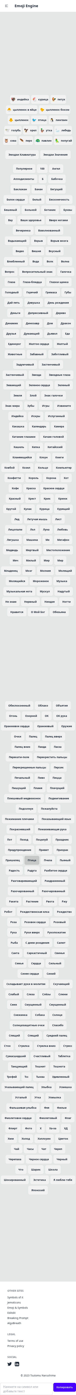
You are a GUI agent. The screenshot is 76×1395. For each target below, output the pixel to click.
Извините (64, 405)
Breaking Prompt (17, 1318)
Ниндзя (49, 601)
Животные (15, 354)
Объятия (62, 705)
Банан (39, 189)
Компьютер (64, 467)
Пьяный (65, 860)
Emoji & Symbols (17, 1307)
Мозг (28, 570)
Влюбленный (16, 261)
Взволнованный (49, 230)
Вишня (36, 251)
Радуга (32, 870)
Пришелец (13, 860)
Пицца (57, 777)
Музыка (61, 581)
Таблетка (64, 1056)
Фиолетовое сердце (18, 1118)
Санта (15, 953)
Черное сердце (39, 1159)
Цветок (63, 1138)
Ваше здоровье (30, 220)
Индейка (17, 416)
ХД (66, 1128)
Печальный (22, 777)
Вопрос (9, 271)
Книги (59, 457)
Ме (47, 540)
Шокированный (15, 1180)
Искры (35, 416)
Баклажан (20, 189)
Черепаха (15, 1159)
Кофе (15, 488)
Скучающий (61, 984)
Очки (17, 736)
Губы (68, 292)
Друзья (11, 333)
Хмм (11, 1138)
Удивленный (60, 1076)
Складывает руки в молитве (25, 984)
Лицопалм (15, 529)
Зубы (30, 405)
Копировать (64, 1387)
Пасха (57, 747)
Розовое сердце (35, 922)
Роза (13, 922)
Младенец (11, 570)
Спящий (14, 1035)
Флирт (12, 1128)
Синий (51, 973)
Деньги (15, 313)
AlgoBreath (14, 1323)
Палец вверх (53, 736)
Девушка (33, 302)
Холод (26, 1138)
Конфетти (14, 478)
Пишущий (19, 788)
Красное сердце (53, 488)
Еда (67, 333)
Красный (15, 498)
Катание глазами (23, 436)
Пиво (41, 777)
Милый (31, 560)
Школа (53, 1169)
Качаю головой (53, 436)
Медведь (12, 550)
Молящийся (17, 581)
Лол (32, 529)
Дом (50, 323)
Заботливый (59, 354)
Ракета (13, 901)
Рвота (50, 901)
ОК (47, 716)
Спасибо (57, 1025)
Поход (24, 839)
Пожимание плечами (19, 819)
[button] (6, 5)
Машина (32, 540)
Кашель (19, 447)
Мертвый (32, 550)
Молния (45, 570)
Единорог (14, 344)
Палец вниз (22, 747)
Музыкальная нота (19, 591)
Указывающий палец (19, 1087)
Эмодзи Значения (55, 154)
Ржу (64, 901)
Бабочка (57, 179)
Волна (65, 261)
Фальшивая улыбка (22, 1107)
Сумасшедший (16, 1056)
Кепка (36, 447)
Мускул (45, 591)
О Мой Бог (38, 612)
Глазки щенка (58, 282)
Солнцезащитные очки (28, 1025)
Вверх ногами (58, 220)
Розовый (59, 922)
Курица (44, 509)
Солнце (57, 1015)
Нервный (30, 601)
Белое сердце (16, 199)
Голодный (12, 292)
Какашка (18, 426)
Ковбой (9, 467)
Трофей (12, 1076)
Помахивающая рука (52, 829)
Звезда (36, 375)
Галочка (65, 271)
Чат (44, 1149)
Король (34, 478)
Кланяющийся (22, 457)
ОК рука (61, 716)
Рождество (64, 911)
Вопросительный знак (37, 271)
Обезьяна (59, 612)
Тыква (40, 1076)
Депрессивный (38, 313)
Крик (47, 498)
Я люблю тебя (62, 1180)
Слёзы (46, 994)
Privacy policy (15, 1346)
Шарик (36, 1169)
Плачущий (57, 788)
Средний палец (56, 1035)
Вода (35, 261)
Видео (20, 251)
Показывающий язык (56, 819)
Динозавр (32, 323)
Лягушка (13, 540)
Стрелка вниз (46, 1046)
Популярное (24, 168)
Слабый (13, 994)
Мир (47, 560)
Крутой (11, 509)
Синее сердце (30, 973)
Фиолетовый (48, 1118)
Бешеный (10, 210)
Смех (13, 1004)
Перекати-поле (19, 757)
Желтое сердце (39, 344)
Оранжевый (45, 726)
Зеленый (64, 385)
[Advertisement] (38, 53)
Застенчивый (51, 364)
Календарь (39, 426)
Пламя (38, 788)
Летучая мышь (37, 519)
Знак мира (12, 405)
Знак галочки (53, 395)
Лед (16, 519)
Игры (45, 405)
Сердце (36, 963)
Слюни (63, 994)
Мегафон (63, 540)
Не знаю (10, 601)
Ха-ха (52, 1128)
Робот (8, 911)
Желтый (62, 344)
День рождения (58, 302)
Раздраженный (55, 881)
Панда (42, 747)
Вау (10, 220)
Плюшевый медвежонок (24, 798)
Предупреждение (19, 850)
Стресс (67, 1046)
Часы (30, 1149)
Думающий (31, 333)
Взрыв (38, 241)
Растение (32, 901)
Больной (31, 210)
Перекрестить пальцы (52, 757)
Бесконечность (59, 199)
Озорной (31, 716)
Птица (32, 860)
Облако (43, 705)
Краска (31, 488)
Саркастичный (37, 953)
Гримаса (51, 292)
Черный (62, 1159)
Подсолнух (26, 808)
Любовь (62, 529)
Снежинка (20, 1015)
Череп (58, 1149)
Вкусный (55, 251)
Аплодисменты (23, 179)
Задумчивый (25, 364)
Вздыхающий (17, 241)
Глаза (11, 282)
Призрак (62, 850)
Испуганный (56, 416)
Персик (59, 767)
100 (42, 168)
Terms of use (15, 1341)
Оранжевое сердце (17, 726)
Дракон (66, 323)
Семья (19, 963)
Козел (26, 467)
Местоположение (58, 550)
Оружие (66, 726)
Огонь (13, 716)
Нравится (16, 612)
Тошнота (59, 1066)
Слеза (30, 994)
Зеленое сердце (39, 385)
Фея (46, 1107)
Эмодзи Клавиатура (22, 154)
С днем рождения (37, 942)
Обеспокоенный (19, 705)
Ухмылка (55, 1097)
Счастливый (42, 1056)
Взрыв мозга (59, 241)
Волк (50, 261)
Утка (37, 1097)
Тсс (26, 1076)
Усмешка (65, 1087)
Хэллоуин (44, 1138)
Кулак (28, 509)
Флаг (68, 1118)
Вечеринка (23, 230)
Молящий (65, 570)
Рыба (14, 942)
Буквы (67, 210)
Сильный (55, 963)
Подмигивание (59, 798)
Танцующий (19, 1066)
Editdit (11, 1313)
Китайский (55, 447)
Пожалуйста (49, 808)
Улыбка (46, 1087)
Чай (16, 1149)
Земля (17, 395)
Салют (61, 942)
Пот (9, 839)
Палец (33, 736)
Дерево (61, 313)
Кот (66, 478)
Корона (51, 478)
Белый (36, 199)
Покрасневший (20, 829)
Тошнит (40, 1066)
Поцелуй (42, 839)
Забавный (37, 354)
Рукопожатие (56, 932)
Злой (33, 395)
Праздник (62, 839)
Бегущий (56, 189)
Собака (40, 1015)
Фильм (62, 1107)
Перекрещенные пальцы (29, 767)
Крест (32, 498)
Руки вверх (32, 932)
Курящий (63, 509)
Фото (28, 1128)
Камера (59, 426)
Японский (38, 1190)
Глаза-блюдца (32, 282)
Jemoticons (14, 1302)
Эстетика (39, 1180)
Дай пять (13, 302)
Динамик (11, 323)
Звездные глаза (59, 375)
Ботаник (50, 210)
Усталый (21, 1097)
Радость (14, 870)
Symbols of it (15, 1297)
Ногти (66, 601)
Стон (7, 1046)
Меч (15, 560)
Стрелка (23, 1046)
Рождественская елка (34, 911)
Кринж (62, 498)
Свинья (60, 953)
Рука (13, 932)
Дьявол (52, 333)
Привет (44, 850)
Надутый (64, 591)
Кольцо (43, 467)
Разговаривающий (24, 881)
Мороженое (41, 581)
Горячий (32, 292)
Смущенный (33, 1004)
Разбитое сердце (55, 870)
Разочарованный (22, 891)
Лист (58, 519)
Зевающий (13, 385)
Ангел (56, 168)
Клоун (43, 457)
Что (20, 1169)
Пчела (48, 860)
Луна (46, 529)
